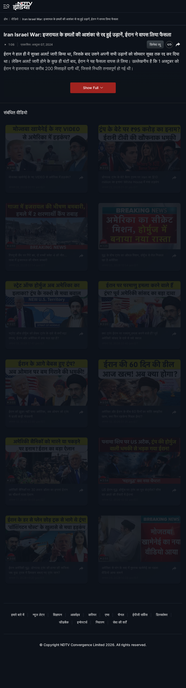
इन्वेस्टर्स (82, 622)
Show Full (91, 88)
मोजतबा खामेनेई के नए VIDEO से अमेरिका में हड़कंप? (40, 177)
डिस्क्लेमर (162, 615)
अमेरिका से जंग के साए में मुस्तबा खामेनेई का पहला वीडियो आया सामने (129, 570)
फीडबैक (64, 622)
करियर (92, 615)
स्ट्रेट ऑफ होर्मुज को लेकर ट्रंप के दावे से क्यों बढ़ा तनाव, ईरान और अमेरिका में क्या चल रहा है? (38, 335)
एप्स (107, 615)
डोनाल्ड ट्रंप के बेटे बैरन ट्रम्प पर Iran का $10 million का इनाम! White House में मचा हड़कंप (130, 179)
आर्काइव (75, 615)
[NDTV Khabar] (23, 5)
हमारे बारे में (17, 615)
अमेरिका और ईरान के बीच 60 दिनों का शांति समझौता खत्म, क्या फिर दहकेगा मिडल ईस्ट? (131, 413)
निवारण (100, 622)
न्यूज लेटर (39, 615)
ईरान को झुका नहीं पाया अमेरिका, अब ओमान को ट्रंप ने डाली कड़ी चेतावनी (39, 413)
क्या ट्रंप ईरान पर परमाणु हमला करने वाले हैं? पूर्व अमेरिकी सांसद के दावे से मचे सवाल (129, 335)
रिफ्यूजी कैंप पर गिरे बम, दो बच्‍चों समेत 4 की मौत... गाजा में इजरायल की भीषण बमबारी (38, 257)
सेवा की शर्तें (120, 622)
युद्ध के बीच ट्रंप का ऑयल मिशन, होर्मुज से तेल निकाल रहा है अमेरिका (132, 257)
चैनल (121, 615)
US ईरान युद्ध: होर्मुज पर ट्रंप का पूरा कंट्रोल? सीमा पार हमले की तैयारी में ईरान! (131, 491)
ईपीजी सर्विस (139, 615)
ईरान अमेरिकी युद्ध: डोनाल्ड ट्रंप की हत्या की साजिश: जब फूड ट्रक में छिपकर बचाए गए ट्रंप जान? (39, 570)
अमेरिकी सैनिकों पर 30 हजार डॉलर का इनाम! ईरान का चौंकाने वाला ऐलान (38, 491)
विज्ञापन (57, 615)
